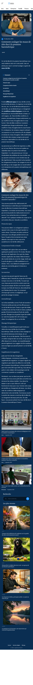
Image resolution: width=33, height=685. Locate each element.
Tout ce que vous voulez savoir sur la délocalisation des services (16, 486)
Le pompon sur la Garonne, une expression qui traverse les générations (14, 629)
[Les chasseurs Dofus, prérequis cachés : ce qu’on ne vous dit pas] (16, 581)
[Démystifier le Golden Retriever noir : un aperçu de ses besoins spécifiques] (16, 549)
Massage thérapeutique (8, 93)
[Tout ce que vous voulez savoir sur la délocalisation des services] (16, 474)
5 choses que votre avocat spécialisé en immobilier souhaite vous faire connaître (15, 459)
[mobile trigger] (3, 3)
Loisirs (3, 594)
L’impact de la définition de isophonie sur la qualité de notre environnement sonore (15, 534)
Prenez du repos (6, 82)
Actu (3, 462)
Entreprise (4, 489)
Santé (3, 52)
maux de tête (6, 68)
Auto (3, 435)
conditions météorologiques (13, 111)
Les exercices (6, 88)
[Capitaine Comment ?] (11, 3)
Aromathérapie (6, 91)
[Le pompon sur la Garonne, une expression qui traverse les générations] (16, 613)
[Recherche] (30, 3)
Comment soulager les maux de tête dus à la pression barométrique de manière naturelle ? (15, 79)
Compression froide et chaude (9, 85)
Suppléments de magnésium (9, 96)
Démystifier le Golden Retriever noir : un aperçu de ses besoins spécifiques (15, 566)
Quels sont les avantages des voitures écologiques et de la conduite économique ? (16, 432)
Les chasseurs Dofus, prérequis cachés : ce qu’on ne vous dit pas (15, 597)
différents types (11, 102)
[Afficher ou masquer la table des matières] (20, 75)
